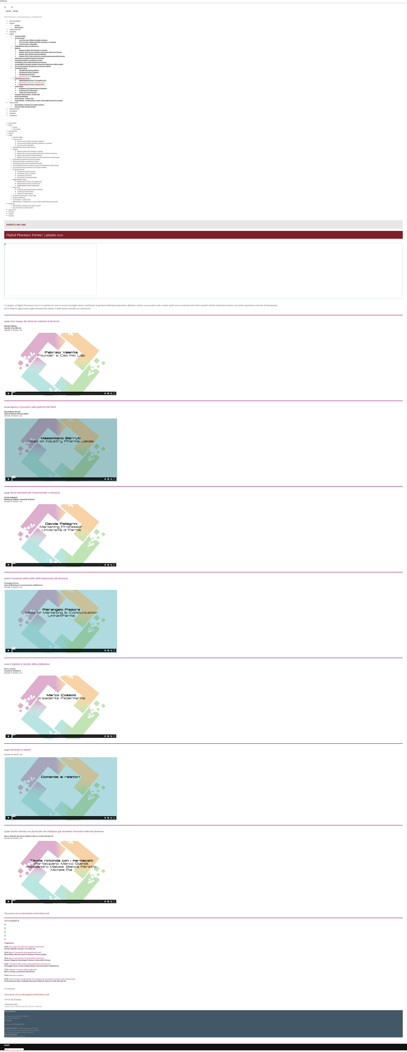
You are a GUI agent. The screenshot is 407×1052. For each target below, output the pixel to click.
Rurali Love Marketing (19, 197)
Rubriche (13, 32)
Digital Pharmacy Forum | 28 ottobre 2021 (28, 183)
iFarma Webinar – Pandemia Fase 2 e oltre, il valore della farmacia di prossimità (39, 100)
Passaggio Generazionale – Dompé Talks (24, 195)
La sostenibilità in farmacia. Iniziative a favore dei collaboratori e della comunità (36, 165)
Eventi (12, 34)
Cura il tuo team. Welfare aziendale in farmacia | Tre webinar (34, 143)
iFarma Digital (15, 21)
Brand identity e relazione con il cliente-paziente (27, 205)
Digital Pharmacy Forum (19, 179)
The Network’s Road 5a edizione (26, 171)
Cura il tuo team (17, 139)
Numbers (15, 149)
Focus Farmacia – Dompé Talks (21, 199)
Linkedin (13, 113)
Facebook (13, 115)
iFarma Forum (16, 187)
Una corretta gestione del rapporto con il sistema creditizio (33, 66)
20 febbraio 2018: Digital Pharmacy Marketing (30, 189)
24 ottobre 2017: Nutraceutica (25, 191)
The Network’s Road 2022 (24, 175)
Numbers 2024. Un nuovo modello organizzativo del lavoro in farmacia (37, 153)
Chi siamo (13, 111)
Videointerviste (15, 29)
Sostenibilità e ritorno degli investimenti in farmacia (27, 163)
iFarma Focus (15, 109)
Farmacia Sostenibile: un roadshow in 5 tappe (26, 161)
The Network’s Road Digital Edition (27, 177)
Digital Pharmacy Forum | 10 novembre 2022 (29, 181)
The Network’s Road (18, 169)
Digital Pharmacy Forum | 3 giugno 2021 (31, 84)
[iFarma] (11, 11)
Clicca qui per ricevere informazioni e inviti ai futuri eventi (26, 913)
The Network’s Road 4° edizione (26, 173)
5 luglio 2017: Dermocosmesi (25, 193)
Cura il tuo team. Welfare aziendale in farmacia (30, 141)
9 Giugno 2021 (9, 1006)
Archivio (15, 127)
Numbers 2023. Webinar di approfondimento (29, 155)
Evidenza (38, 1006)
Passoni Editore (11, 1034)
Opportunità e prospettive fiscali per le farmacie (26, 159)
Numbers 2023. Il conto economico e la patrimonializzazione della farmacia (38, 157)
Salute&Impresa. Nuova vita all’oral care (27, 46)
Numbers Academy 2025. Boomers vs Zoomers (30, 151)
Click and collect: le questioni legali (25, 107)
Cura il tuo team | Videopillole (25, 145)
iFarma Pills (14, 102)
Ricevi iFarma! (19, 27)
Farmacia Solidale (18, 137)
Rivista (12, 23)
